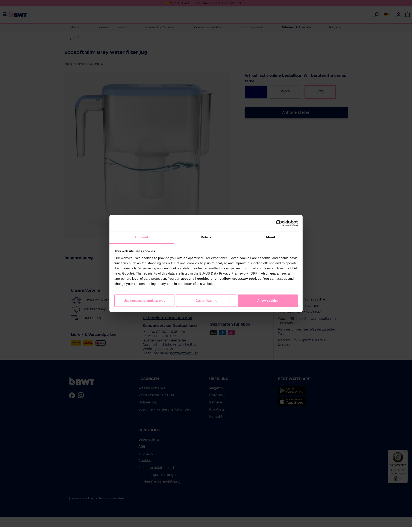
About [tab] (270, 237)
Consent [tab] (141, 237)
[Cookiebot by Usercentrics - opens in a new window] (279, 223)
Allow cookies (267, 300)
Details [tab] (206, 237)
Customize (203, 300)
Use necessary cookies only (144, 300)
